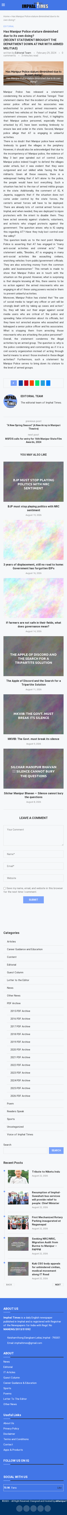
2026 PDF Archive (20, 1095)
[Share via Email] (48, 383)
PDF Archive (14, 1003)
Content (11, 957)
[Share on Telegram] (43, 383)
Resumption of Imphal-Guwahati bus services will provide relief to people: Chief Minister (46, 1198)
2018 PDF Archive (20, 1034)
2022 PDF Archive (20, 1065)
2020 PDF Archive (20, 1049)
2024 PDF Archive (20, 1080)
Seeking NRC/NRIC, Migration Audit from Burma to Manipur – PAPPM (45, 1244)
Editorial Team (23, 52)
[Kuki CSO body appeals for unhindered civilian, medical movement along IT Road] (18, 1269)
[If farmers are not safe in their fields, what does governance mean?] (33, 598)
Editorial (11, 964)
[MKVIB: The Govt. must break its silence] (33, 714)
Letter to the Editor (18, 980)
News (10, 987)
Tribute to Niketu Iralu (46, 1171)
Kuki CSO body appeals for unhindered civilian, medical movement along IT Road (46, 1269)
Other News (13, 995)
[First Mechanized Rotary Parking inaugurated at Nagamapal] (18, 1222)
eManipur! (61, 1501)
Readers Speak (15, 1111)
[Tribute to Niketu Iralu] (18, 1177)
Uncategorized (15, 1126)
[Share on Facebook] (21, 383)
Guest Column (15, 972)
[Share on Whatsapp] (37, 383)
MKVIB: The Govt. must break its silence (33, 739)
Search (7, 1144)
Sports (11, 1119)
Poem (10, 1103)
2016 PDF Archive (20, 1018)
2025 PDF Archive (20, 1088)
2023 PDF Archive (20, 1072)
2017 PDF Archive (20, 1026)
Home (6, 16)
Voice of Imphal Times (20, 1134)
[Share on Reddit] (32, 383)
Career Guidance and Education (25, 949)
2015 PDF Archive (20, 1011)
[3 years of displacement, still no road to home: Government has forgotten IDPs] (33, 540)
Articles (11, 941)
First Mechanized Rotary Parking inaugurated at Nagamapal (47, 1221)
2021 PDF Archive (20, 1057)
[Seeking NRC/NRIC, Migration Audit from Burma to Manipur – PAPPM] (18, 1244)
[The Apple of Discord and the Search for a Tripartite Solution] (33, 656)
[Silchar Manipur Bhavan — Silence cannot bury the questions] (33, 769)
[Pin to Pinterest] (26, 383)
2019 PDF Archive (20, 1041)
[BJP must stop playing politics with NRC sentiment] (33, 482)
